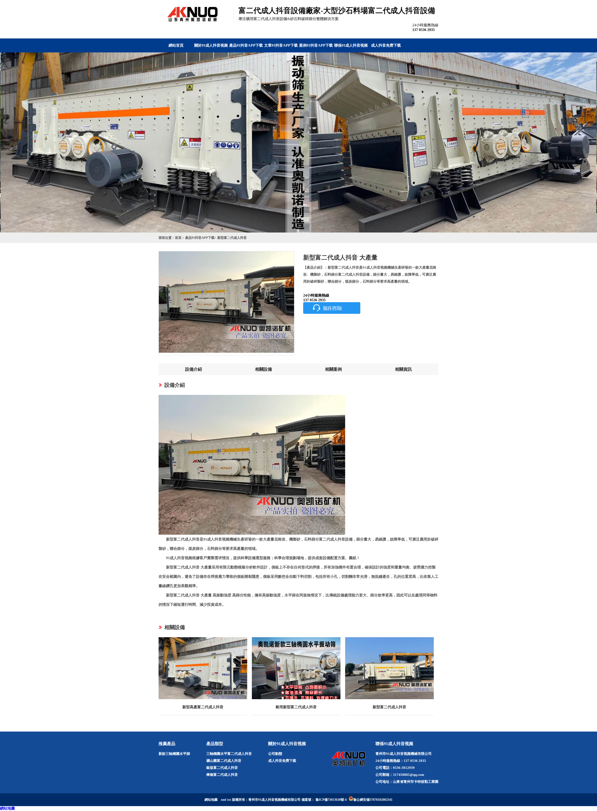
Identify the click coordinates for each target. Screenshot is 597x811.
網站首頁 (176, 45)
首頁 (178, 238)
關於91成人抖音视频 (211, 45)
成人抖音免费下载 (386, 45)
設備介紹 (193, 369)
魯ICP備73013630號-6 (331, 799)
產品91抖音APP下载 (246, 45)
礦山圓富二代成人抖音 (223, 761)
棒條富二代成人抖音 (222, 775)
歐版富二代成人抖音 (222, 768)
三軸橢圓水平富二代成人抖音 (229, 754)
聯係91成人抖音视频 (351, 45)
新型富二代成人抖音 (232, 238)
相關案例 (333, 369)
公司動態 (275, 754)
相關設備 (263, 369)
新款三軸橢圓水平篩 (174, 754)
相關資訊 (403, 369)
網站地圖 (7, 808)
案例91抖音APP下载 (316, 45)
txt (229, 799)
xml (223, 799)
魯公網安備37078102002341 (372, 799)
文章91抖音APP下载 (281, 45)
